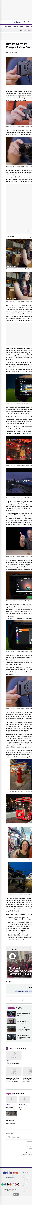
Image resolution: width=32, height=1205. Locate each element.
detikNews (25, 1175)
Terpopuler (23, 30)
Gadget (21, 26)
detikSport (25, 1185)
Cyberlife (15, 26)
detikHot (25, 1183)
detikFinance (25, 1179)
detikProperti (26, 1191)
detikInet (25, 1181)
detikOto (25, 1189)
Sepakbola (25, 1187)
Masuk (26, 22)
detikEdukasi (25, 1177)
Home (9, 26)
